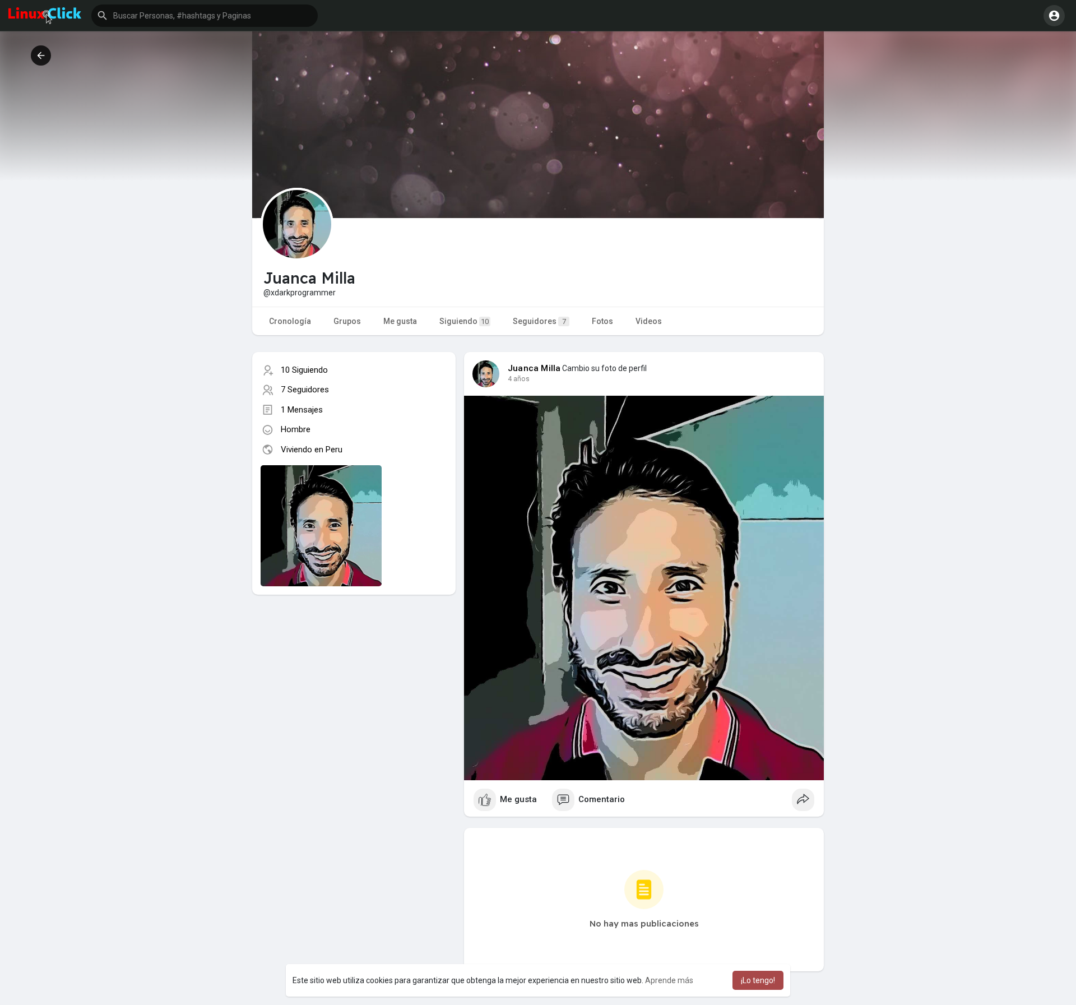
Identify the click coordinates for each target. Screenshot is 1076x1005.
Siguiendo (464, 321)
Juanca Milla (534, 368)
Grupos (347, 321)
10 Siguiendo (304, 370)
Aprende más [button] (669, 980)
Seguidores (539, 321)
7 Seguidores (305, 390)
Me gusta (400, 321)
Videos (649, 321)
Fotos (602, 321)
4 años (519, 379)
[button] (204, 15)
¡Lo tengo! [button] (758, 980)
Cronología (290, 321)
